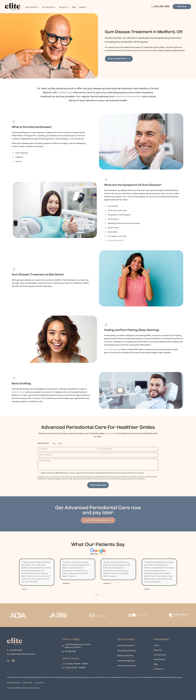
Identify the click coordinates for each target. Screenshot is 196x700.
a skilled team (65, 93)
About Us (63, 7)
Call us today (110, 434)
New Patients (31, 7)
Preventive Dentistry (126, 666)
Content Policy (28, 683)
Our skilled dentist (112, 350)
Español (82, 7)
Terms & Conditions (14, 683)
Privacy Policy (39, 683)
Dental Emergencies (126, 661)
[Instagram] (8, 661)
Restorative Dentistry (126, 651)
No (60, 443)
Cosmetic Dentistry (125, 646)
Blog (74, 7)
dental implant (19, 392)
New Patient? (43, 443)
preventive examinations (128, 97)
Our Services (48, 7)
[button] (94, 594)
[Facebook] (13, 661)
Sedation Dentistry (125, 656)
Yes (54, 443)
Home (156, 645)
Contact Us (159, 669)
